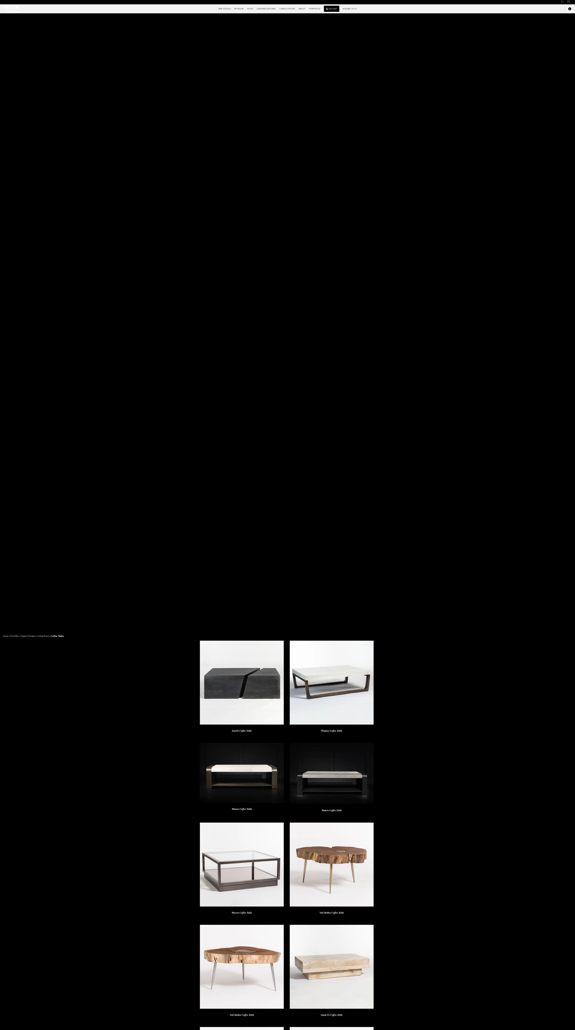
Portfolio (14, 636)
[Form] (569, 2)
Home (6, 636)
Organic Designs (28, 636)
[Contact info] (568, 8)
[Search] (562, 2)
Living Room (43, 636)
